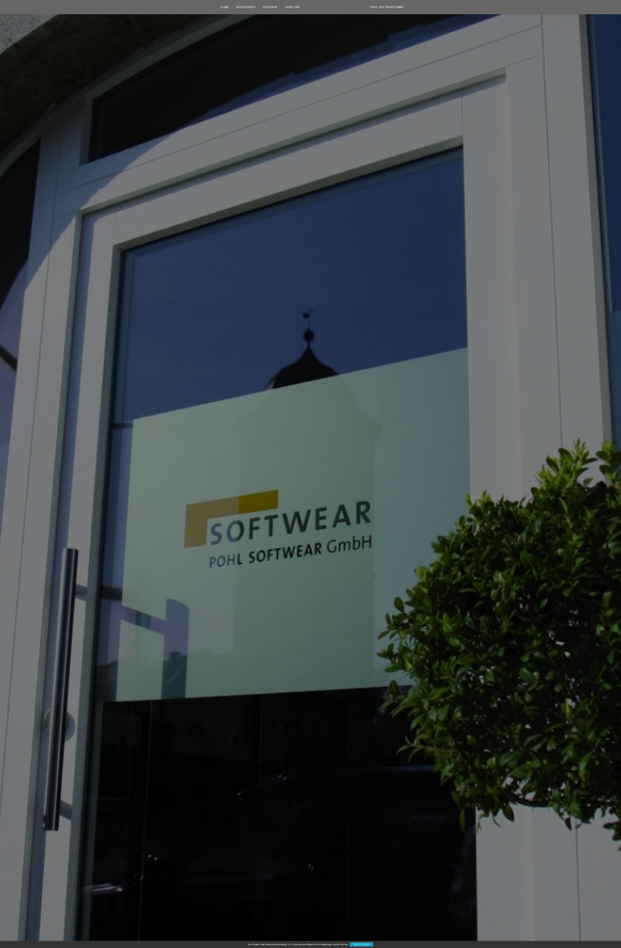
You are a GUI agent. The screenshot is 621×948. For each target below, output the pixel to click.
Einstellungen (361, 944)
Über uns (292, 7)
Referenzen (246, 7)
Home (225, 7)
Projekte (270, 7)
